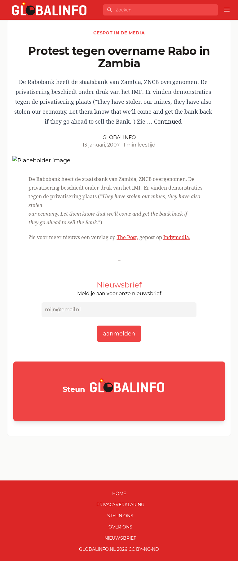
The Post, (127, 237)
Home (119, 493)
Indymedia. (176, 237)
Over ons (120, 527)
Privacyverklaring (120, 504)
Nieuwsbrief (120, 538)
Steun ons (120, 516)
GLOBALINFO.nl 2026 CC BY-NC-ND (119, 549)
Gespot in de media (119, 33)
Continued (168, 121)
